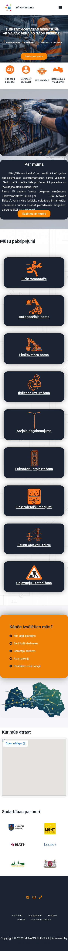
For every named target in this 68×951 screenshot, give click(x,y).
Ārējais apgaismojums (34, 431)
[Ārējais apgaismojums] (34, 420)
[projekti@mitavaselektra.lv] (34, 897)
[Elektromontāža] (34, 268)
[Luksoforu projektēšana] (34, 458)
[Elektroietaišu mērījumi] (34, 496)
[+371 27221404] (40, 897)
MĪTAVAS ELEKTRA (25, 7)
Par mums (17, 915)
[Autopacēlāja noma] (34, 306)
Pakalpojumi (35, 915)
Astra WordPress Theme (34, 943)
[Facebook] (27, 897)
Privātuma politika (41, 919)
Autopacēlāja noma (34, 317)
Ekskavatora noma (34, 355)
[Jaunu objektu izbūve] (34, 534)
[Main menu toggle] (60, 8)
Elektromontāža (34, 279)
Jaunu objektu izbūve (34, 545)
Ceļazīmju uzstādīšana (34, 583)
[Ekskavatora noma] (34, 344)
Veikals (21, 919)
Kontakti (52, 915)
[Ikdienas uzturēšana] (34, 382)
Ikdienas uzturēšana (34, 393)
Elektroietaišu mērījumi (34, 507)
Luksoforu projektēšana (34, 469)
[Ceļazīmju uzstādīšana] (34, 572)
